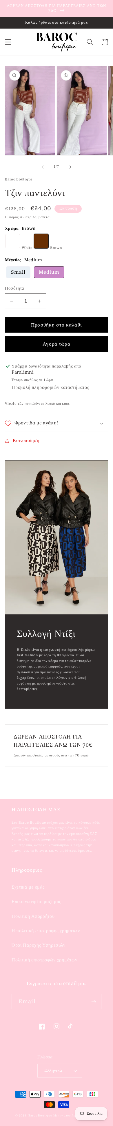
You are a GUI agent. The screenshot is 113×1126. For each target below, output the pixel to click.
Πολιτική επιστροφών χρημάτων (44, 960)
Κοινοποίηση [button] (26, 440)
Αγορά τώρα (56, 344)
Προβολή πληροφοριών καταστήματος (50, 387)
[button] (8, 42)
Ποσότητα (14, 288)
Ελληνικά (53, 1070)
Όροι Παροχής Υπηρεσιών (38, 945)
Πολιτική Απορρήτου (33, 916)
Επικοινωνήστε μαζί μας (36, 901)
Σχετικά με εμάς (28, 887)
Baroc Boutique (40, 1115)
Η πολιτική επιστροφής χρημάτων (46, 930)
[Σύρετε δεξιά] (70, 167)
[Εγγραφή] (93, 1001)
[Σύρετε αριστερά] (43, 167)
